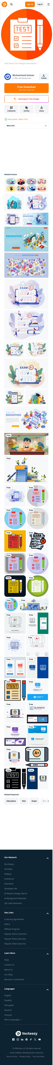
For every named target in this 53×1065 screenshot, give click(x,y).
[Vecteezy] (4, 4)
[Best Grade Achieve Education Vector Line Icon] (15, 788)
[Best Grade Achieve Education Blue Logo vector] (15, 923)
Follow (43, 78)
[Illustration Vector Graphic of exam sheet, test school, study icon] (15, 661)
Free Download (26, 88)
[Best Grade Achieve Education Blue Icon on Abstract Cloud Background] (37, 810)
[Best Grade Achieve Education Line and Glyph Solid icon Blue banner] (15, 878)
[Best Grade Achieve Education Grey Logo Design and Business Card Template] (15, 811)
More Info (11, 126)
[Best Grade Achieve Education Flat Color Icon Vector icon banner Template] (16, 1035)
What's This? (23, 119)
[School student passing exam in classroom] (26, 497)
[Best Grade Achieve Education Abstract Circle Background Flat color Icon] (37, 1012)
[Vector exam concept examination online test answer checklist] (15, 548)
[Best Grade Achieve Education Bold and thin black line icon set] (15, 833)
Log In (40, 4)
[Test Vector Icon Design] (15, 571)
